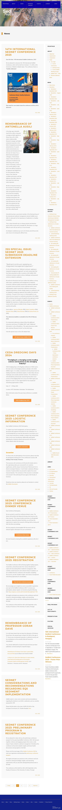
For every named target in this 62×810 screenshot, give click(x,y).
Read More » (50, 653)
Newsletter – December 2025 (53, 90)
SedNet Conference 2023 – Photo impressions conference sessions (56, 354)
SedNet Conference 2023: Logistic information (20, 418)
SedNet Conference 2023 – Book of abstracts (55, 339)
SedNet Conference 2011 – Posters (53, 556)
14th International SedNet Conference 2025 (20, 52)
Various (51, 491)
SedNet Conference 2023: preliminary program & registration (20, 729)
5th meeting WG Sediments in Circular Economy (54, 251)
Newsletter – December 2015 (53, 168)
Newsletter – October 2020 (53, 125)
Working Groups (30, 4)
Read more (37, 112)
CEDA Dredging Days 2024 (20, 354)
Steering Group (55, 67)
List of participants (52, 610)
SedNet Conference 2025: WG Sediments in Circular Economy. (54, 229)
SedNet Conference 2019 (51, 497)
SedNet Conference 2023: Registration (20, 559)
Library (48, 3)
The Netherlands (53, 485)
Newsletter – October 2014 (53, 180)
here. (30, 708)
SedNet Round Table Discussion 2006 (55, 454)
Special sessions (50, 627)
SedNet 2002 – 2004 (55, 73)
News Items (52, 85)
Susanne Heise (10, 311)
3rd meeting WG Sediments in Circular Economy (54, 263)
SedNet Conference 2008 (51, 581)
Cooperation (52, 57)
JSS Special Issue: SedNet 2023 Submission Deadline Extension (21, 253)
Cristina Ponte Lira (33, 311)
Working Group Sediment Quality (52, 281)
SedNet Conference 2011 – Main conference (53, 552)
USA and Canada (53, 489)
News (11, 802)
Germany (51, 475)
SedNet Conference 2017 (51, 506)
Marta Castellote (30, 309)
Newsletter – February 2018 (53, 144)
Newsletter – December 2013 (53, 191)
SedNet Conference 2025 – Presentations (55, 317)
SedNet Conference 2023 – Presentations (55, 345)
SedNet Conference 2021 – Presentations (55, 374)
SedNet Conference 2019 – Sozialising (55, 407)
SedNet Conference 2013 (53, 537)
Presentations (52, 616)
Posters (50, 621)
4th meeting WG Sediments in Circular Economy (54, 257)
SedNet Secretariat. (13, 484)
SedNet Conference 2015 (53, 530)
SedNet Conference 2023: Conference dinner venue (20, 503)
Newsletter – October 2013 (53, 195)
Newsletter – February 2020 (53, 129)
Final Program (52, 604)
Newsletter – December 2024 (53, 97)
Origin (50, 59)
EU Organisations (53, 471)
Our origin (53, 61)
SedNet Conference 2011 (53, 544)
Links (55, 3)
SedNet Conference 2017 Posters (53, 515)
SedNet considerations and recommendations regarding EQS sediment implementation (21, 687)
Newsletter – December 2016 (53, 156)
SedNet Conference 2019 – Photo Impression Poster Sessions (55, 414)
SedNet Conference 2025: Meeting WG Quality (54, 286)
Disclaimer (41, 802)
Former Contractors (54, 64)
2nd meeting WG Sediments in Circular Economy (54, 269)
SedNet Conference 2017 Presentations (53, 512)
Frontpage (6, 3)
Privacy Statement (48, 802)
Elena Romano (21, 311)
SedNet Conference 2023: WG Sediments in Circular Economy (54, 239)
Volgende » (35, 785)
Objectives (51, 54)
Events (51, 304)
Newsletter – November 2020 (53, 121)
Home (3, 802)
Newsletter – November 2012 (53, 203)
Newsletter (51, 87)
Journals (51, 483)
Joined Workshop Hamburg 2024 (54, 234)
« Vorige (8, 785)
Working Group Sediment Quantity (52, 295)
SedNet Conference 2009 (51, 568)
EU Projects (52, 473)
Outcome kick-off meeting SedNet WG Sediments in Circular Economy (54, 275)
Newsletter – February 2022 (53, 113)
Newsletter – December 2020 (53, 117)
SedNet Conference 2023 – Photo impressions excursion (55, 363)
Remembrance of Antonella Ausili (18, 125)
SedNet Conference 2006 (51, 590)
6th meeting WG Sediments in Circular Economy (54, 245)
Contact (35, 802)
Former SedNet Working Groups (55, 70)
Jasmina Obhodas (18, 309)
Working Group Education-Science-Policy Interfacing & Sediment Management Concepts (54, 217)
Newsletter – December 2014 (53, 176)
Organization (52, 56)
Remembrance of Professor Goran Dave (18, 625)
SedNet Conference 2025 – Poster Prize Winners (55, 324)
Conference (52, 572)
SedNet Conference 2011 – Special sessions (53, 548)
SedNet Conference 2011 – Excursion (53, 560)
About (13, 3)
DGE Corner (52, 469)
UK (50, 487)
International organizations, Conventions (51, 479)
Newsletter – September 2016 (53, 160)
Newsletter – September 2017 (53, 148)
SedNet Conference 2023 (29, 751)
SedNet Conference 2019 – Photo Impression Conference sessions (55, 400)
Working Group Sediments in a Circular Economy (53, 223)
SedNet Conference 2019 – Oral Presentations (55, 384)
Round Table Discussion (54, 574)
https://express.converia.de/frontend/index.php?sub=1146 (22, 592)
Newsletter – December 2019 (53, 133)
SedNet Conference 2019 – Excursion (55, 421)
